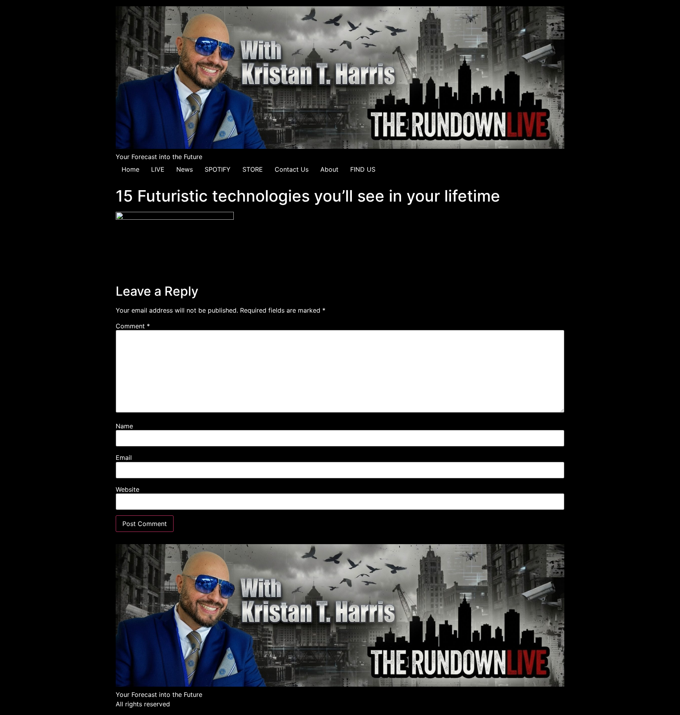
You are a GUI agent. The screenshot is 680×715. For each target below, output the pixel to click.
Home (130, 169)
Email (124, 457)
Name (124, 426)
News (184, 169)
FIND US (362, 169)
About (329, 169)
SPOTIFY (218, 169)
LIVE (157, 169)
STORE (252, 169)
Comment (133, 326)
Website (127, 489)
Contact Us (292, 169)
